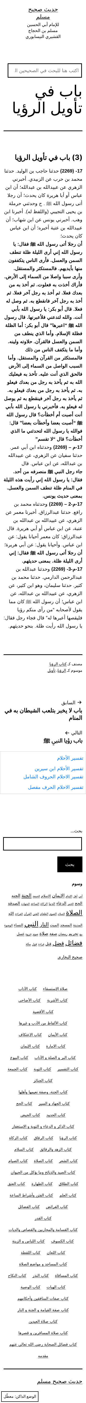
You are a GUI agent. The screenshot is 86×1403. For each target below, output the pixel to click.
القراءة (19, 913)
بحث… (76, 830)
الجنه (15, 895)
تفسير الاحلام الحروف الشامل (53, 776)
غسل (20, 934)
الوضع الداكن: (25, 1396)
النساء (18, 925)
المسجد (66, 925)
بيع (81, 934)
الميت (54, 925)
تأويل (51, 670)
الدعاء (61, 903)
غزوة (29, 934)
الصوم (53, 913)
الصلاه (61, 913)
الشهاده (25, 903)
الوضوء (8, 925)
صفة (53, 933)
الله (11, 913)
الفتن (36, 913)
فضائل (73, 943)
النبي (31, 924)
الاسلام (46, 896)
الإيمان (58, 895)
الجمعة (36, 896)
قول (34, 944)
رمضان (62, 934)
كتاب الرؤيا (58, 664)
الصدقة (14, 903)
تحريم (73, 933)
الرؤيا (62, 670)
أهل (75, 896)
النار (44, 924)
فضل (58, 943)
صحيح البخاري (70, 956)
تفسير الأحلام (70, 758)
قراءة (41, 944)
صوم (35, 934)
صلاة (43, 933)
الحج (78, 903)
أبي (80, 896)
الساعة (35, 903)
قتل (48, 944)
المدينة (77, 925)
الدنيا (52, 903)
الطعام (44, 913)
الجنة (27, 895)
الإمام (69, 896)
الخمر (71, 903)
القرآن (28, 913)
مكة (28, 944)
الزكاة (44, 903)
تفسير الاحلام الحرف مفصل (55, 787)
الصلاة (74, 912)
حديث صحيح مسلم (59, 1381)
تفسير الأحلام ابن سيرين (59, 768)
